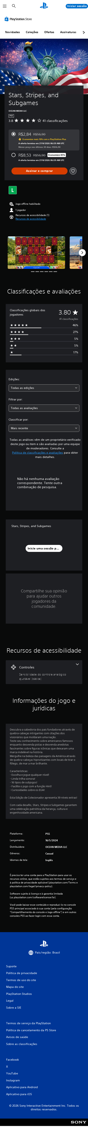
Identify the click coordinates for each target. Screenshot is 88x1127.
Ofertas (49, 32)
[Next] (82, 252)
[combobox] (44, 388)
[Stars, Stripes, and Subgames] (36, 252)
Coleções (32, 32)
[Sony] (78, 1125)
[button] (31, 219)
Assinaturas (68, 32)
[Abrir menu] (4, 6)
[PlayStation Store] (19, 19)
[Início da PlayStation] (44, 6)
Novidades (12, 32)
